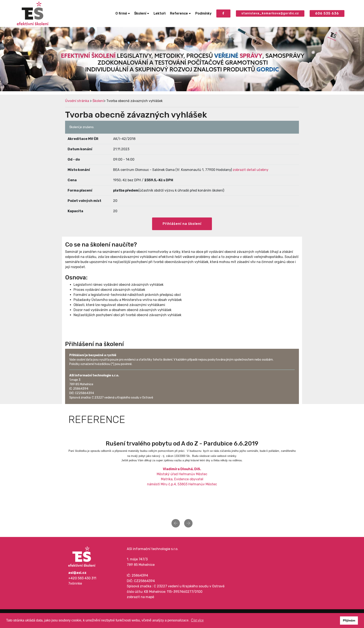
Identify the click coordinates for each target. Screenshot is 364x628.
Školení (140, 13)
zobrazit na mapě (140, 597)
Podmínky (203, 13)
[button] (175, 523)
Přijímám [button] (349, 620)
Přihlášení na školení (182, 224)
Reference (179, 13)
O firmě (121, 13)
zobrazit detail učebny (250, 170)
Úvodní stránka (77, 101)
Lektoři (160, 13)
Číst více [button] (197, 620)
